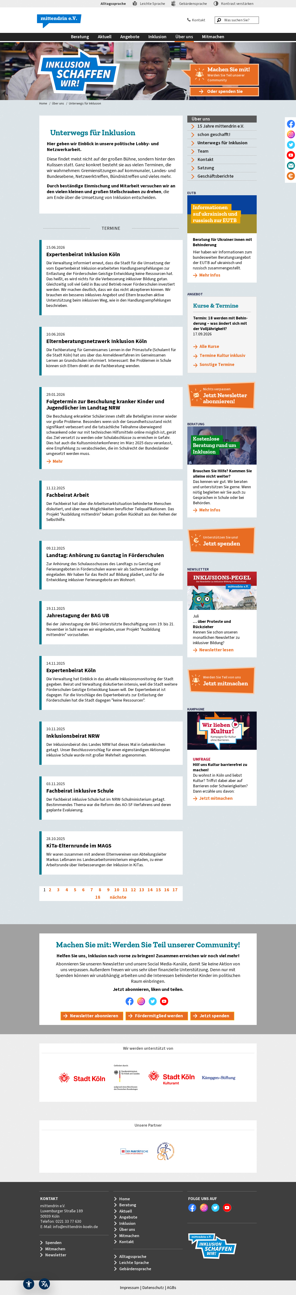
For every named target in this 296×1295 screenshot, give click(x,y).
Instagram (142, 1001)
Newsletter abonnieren (94, 1016)
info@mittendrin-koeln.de (75, 1227)
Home (43, 104)
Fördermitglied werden (159, 1016)
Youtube (165, 1001)
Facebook (130, 1001)
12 (133, 890)
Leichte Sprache (152, 3)
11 (125, 890)
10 (116, 890)
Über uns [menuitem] (184, 37)
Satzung (205, 168)
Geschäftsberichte (215, 176)
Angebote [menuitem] (129, 37)
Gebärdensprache (193, 3)
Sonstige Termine (217, 364)
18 (97, 897)
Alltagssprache (113, 3)
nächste (118, 897)
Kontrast (237, 3)
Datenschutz (153, 1288)
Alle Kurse (209, 346)
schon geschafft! (213, 134)
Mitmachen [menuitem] (213, 37)
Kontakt (198, 20)
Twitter (153, 1001)
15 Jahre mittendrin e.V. (220, 126)
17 (175, 890)
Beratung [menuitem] (80, 37)
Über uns (58, 104)
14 (150, 890)
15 (158, 890)
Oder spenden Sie (225, 91)
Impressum (129, 1288)
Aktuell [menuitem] (104, 37)
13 (141, 890)
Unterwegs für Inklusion (85, 104)
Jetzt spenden (214, 1016)
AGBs (171, 1288)
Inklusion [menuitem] (157, 37)
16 (166, 890)
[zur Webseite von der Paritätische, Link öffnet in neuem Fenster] (134, 1151)
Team (203, 151)
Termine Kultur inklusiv (222, 355)
